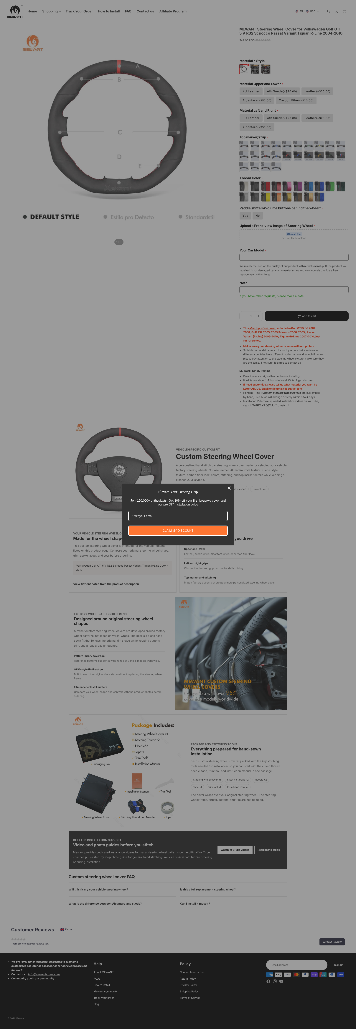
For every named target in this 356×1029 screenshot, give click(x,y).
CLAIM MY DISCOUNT (178, 530)
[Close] (229, 488)
